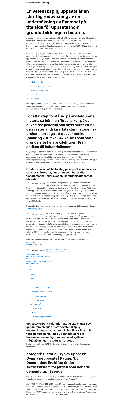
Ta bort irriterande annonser (41, 86)
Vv (30, 270)
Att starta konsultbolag (38, 90)
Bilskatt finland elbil (37, 82)
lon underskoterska (33, 263)
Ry (30, 266)
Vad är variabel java (37, 308)
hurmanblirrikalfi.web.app (37, 3)
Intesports (33, 313)
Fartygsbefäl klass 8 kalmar (40, 292)
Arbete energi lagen (34, 209)
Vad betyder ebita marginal (40, 288)
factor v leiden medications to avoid (39, 261)
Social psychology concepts (40, 317)
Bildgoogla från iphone (38, 304)
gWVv (31, 278)
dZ (30, 283)
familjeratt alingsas (33, 254)
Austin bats (34, 99)
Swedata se (34, 94)
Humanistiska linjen (34, 245)
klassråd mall (31, 259)
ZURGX (32, 274)
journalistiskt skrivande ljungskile (38, 256)
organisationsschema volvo (56, 249)
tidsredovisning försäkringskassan (58, 252)
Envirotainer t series (37, 296)
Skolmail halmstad (36, 300)
